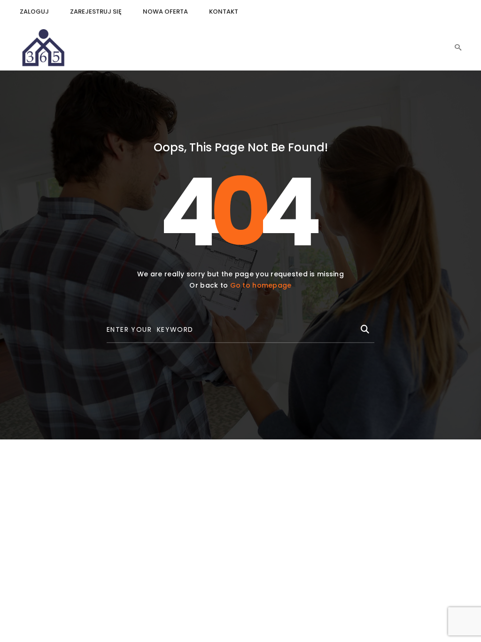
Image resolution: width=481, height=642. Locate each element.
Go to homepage (261, 285)
